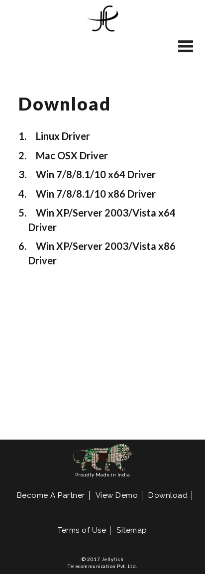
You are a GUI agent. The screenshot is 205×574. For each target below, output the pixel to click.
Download (168, 495)
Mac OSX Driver (72, 155)
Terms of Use (82, 530)
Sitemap (131, 530)
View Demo (117, 495)
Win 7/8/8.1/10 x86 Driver (96, 194)
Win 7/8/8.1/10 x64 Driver (96, 174)
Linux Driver (63, 136)
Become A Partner (51, 495)
